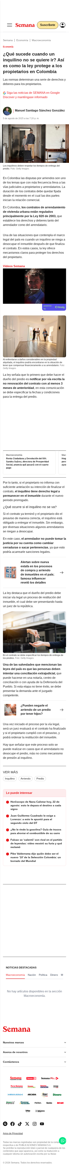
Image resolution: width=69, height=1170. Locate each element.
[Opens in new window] (12, 1124)
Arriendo (26, 778)
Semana (8, 40)
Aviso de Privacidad (17, 1133)
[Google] (5, 1124)
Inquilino (10, 778)
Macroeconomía (41, 40)
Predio (40, 778)
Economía (22, 40)
